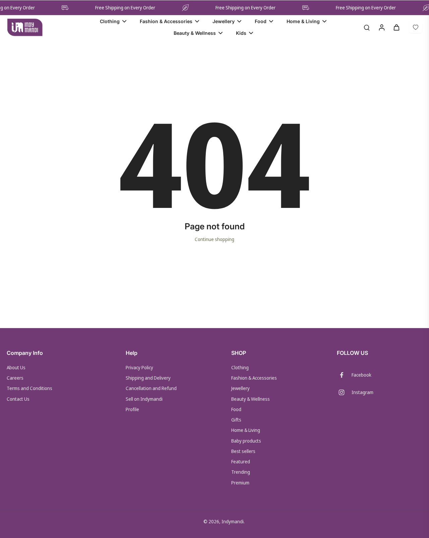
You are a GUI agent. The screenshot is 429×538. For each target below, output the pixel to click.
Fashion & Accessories (254, 378)
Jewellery (240, 388)
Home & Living (245, 430)
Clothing (240, 367)
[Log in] (381, 27)
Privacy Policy (139, 367)
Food (236, 409)
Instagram (362, 392)
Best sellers (243, 451)
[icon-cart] (396, 27)
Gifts (236, 419)
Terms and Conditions (29, 388)
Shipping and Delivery (148, 378)
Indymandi (233, 521)
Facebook (361, 375)
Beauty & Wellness (250, 399)
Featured (240, 461)
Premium (240, 482)
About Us (16, 367)
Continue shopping (214, 239)
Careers (15, 378)
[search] (366, 27)
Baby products (246, 441)
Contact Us (18, 399)
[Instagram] (344, 392)
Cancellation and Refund (151, 388)
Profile (132, 409)
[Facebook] (344, 375)
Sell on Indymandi (144, 399)
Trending (240, 472)
